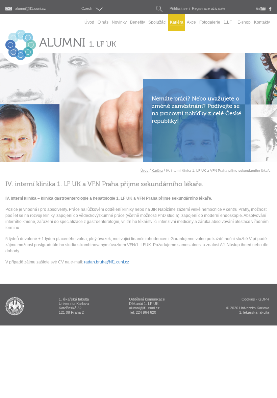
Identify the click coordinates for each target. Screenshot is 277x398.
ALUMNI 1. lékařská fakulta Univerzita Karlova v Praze (14, 306)
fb (270, 9)
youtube (261, 9)
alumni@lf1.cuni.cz (30, 8)
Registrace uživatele (208, 8)
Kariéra (157, 170)
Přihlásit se (178, 8)
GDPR (263, 299)
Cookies (248, 299)
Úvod (145, 170)
